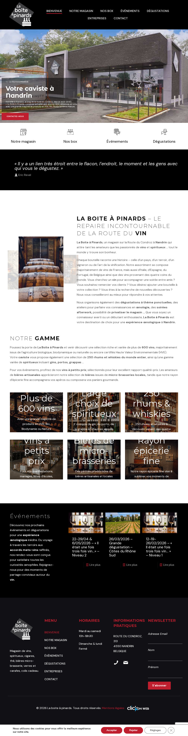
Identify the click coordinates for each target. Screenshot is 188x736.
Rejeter (133, 730)
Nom (151, 650)
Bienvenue (51, 632)
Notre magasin (55, 640)
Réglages (155, 730)
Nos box (50, 648)
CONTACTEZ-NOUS (15, 116)
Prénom (153, 667)
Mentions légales (113, 708)
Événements (53, 656)
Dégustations (54, 663)
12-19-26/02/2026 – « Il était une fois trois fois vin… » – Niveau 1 (159, 547)
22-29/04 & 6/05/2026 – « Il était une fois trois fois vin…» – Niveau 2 (85, 547)
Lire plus (94, 565)
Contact (51, 679)
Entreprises (53, 671)
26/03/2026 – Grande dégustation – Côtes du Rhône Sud (122, 547)
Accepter (111, 730)
